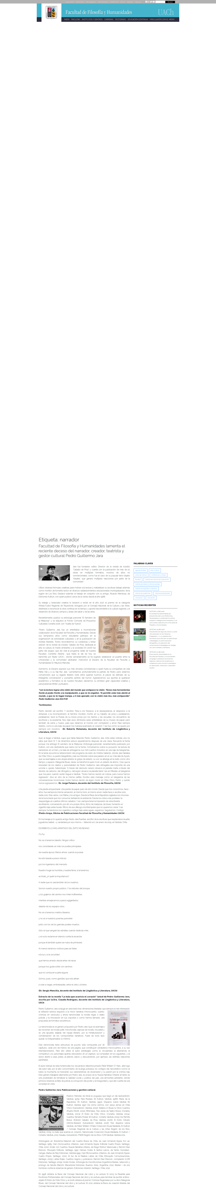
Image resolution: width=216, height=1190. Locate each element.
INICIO (66, 19)
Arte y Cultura (154, 570)
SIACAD (122, 2)
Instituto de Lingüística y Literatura (146, 588)
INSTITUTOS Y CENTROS (92, 19)
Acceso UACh (70, 2)
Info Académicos (91, 2)
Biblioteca (130, 2)
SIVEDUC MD (114, 2)
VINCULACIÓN (151, 598)
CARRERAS (108, 19)
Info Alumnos (80, 2)
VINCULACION (139, 598)
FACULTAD (75, 19)
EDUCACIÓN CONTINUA (138, 19)
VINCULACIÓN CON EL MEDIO (162, 19)
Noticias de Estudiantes (162, 593)
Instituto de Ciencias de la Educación (157, 579)
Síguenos (138, 2)
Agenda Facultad (140, 570)
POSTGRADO (120, 19)
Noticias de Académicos (142, 593)
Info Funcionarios (103, 2)
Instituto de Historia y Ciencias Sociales (147, 584)
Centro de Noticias (141, 575)
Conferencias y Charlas (158, 575)
